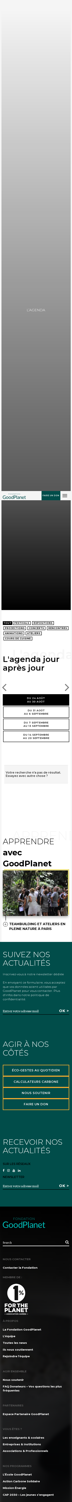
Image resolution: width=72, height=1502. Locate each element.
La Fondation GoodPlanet (22, 1329)
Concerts (36, 628)
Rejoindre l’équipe (16, 1356)
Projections (15, 628)
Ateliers (33, 633)
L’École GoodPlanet (17, 1474)
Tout (7, 623)
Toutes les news (15, 1343)
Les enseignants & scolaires (23, 1437)
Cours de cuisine (18, 638)
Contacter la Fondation (20, 1267)
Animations (14, 633)
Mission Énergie (14, 1488)
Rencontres (57, 628)
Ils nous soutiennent (18, 1349)
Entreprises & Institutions (22, 1444)
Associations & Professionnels (25, 1451)
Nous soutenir (13, 1380)
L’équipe (9, 1336)
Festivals (21, 623)
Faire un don (51, 495)
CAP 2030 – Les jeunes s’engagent (28, 1494)
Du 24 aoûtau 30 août (36, 700)
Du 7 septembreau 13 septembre (36, 724)
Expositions (43, 623)
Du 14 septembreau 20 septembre (36, 736)
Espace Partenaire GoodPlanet (26, 1414)
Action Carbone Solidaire (21, 1481)
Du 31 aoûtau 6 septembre (36, 712)
